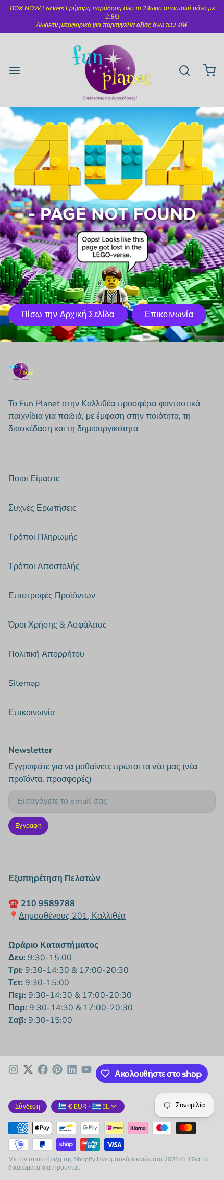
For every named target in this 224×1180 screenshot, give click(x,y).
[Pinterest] (57, 1073)
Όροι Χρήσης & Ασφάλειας (57, 625)
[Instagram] (13, 1073)
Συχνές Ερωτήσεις (42, 508)
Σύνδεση (27, 1106)
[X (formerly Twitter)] (28, 1073)
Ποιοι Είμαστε (33, 479)
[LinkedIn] (72, 1073)
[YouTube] (86, 1073)
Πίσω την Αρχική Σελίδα (68, 314)
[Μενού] (18, 70)
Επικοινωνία (169, 314)
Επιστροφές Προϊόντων (51, 595)
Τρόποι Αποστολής (44, 566)
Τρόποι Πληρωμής (43, 537)
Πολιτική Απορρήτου (46, 654)
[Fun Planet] (111, 70)
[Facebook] (43, 1073)
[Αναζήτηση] (180, 70)
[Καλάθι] (205, 70)
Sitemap (24, 683)
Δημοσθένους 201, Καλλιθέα (72, 916)
